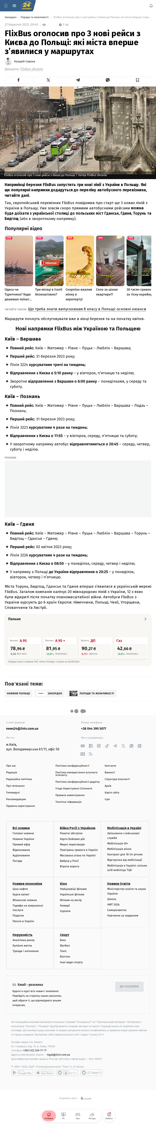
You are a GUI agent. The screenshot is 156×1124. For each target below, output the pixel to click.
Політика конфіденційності (72, 766)
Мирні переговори (72, 844)
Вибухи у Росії (69, 861)
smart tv (67, 1072)
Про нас (11, 766)
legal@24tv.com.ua (58, 1054)
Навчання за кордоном (122, 915)
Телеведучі (13, 792)
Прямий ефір (21, 844)
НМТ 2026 (113, 904)
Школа (111, 899)
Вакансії (110, 772)
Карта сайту (112, 792)
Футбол (65, 945)
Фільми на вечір (71, 900)
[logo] (26, 6)
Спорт (64, 935)
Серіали (65, 911)
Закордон (11, 17)
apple (44, 1072)
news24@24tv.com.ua (22, 729)
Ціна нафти (20, 889)
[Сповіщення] (151, 5)
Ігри (107, 799)
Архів (108, 786)
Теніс (63, 951)
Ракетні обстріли (71, 833)
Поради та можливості (35, 17)
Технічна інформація (68, 802)
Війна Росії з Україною (77, 828)
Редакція (11, 772)
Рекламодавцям (16, 799)
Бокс (63, 940)
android (22, 1072)
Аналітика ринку (24, 940)
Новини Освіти (118, 884)
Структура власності (117, 779)
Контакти (110, 766)
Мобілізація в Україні (124, 828)
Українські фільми (72, 894)
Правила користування (20, 806)
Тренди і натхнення (26, 951)
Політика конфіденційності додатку (77, 782)
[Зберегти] (137, 80)
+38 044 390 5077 (93, 729)
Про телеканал (15, 786)
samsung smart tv (91, 1072)
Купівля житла (22, 945)
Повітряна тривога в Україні (79, 850)
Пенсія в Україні (23, 921)
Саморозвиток (117, 910)
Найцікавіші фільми (73, 889)
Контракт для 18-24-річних (125, 854)
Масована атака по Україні (78, 855)
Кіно (63, 884)
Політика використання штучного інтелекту (76, 774)
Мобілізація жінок (119, 849)
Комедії (65, 905)
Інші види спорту (71, 962)
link (82, 745)
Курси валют (21, 894)
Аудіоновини (21, 855)
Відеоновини (21, 850)
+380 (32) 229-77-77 (35, 1050)
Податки (18, 915)
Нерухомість (22, 935)
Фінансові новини (25, 900)
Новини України (23, 839)
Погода (17, 861)
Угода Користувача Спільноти (73, 788)
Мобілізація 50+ (117, 843)
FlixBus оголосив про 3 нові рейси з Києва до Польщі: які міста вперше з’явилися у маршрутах (102, 17)
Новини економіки (27, 884)
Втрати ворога (69, 866)
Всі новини (21, 828)
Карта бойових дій (72, 839)
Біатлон (65, 956)
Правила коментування (70, 795)
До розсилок (129, 986)
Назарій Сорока (24, 61)
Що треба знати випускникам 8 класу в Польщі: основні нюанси (87, 309)
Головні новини (23, 833)
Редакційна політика (19, 779)
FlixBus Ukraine (31, 69)
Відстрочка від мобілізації (124, 860)
